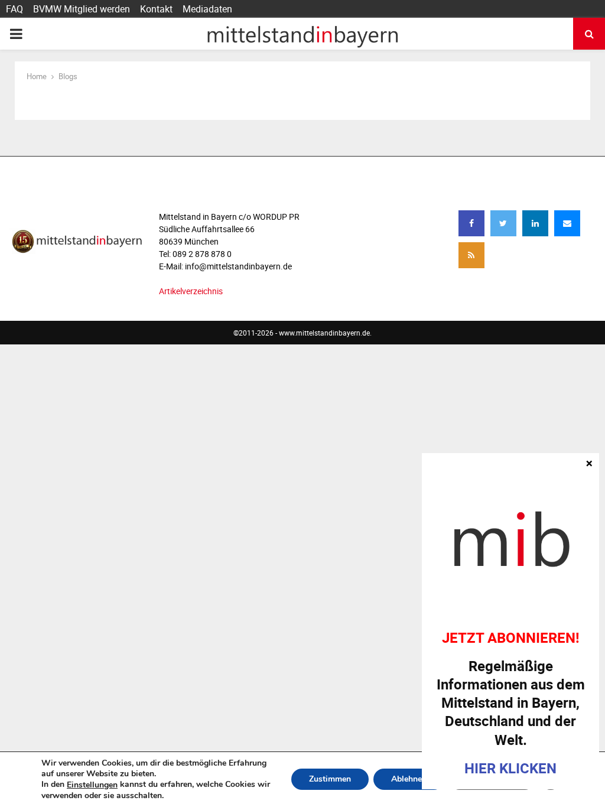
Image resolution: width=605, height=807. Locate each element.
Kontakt (156, 8)
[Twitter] (503, 223)
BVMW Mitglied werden (81, 8)
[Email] (567, 223)
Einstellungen (92, 785)
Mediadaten (207, 8)
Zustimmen (330, 779)
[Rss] (471, 255)
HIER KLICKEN (510, 768)
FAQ (14, 8)
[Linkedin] (535, 223)
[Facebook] (471, 223)
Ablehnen (409, 779)
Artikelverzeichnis (191, 291)
